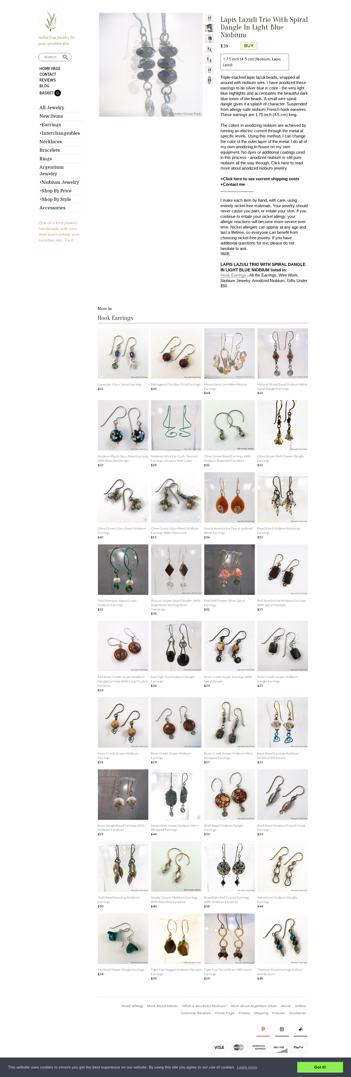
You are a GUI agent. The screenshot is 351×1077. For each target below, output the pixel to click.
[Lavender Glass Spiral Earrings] (123, 354)
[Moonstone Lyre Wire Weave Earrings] (229, 354)
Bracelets (49, 150)
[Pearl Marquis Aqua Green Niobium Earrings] (123, 570)
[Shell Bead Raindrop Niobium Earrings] (123, 867)
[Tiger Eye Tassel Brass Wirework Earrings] (229, 939)
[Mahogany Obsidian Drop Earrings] (176, 354)
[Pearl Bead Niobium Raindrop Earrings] (282, 498)
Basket (46, 93)
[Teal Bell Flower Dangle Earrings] (123, 939)
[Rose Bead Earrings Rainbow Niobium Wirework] (282, 723)
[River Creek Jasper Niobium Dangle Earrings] (282, 646)
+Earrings (50, 124)
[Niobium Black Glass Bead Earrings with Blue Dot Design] (123, 426)
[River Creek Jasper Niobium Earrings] (123, 723)
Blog (44, 85)
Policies (278, 1013)
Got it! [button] (320, 1067)
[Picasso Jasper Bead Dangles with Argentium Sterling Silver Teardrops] (176, 570)
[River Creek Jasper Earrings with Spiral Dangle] (229, 646)
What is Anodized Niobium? (204, 1006)
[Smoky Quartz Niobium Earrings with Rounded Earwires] (176, 867)
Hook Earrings (233, 275)
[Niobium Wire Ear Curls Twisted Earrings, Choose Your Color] (176, 426)
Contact (47, 74)
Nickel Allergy (132, 1006)
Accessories (52, 208)
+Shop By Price (55, 191)
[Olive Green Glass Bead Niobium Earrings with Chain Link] (176, 498)
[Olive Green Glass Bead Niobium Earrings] (123, 498)
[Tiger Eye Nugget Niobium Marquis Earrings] (176, 939)
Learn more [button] (247, 1067)
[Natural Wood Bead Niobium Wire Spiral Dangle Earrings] (282, 354)
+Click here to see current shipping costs (259, 178)
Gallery (300, 1006)
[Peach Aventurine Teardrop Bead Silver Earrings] (229, 498)
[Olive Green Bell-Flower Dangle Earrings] (282, 426)
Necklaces (50, 141)
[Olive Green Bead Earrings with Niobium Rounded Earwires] (229, 426)
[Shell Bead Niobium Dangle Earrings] (229, 795)
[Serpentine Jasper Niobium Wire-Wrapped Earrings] (176, 795)
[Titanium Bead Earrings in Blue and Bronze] (282, 939)
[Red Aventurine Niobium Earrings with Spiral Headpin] (282, 570)
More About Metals (162, 1006)
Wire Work (288, 275)
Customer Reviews (196, 1013)
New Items (51, 116)
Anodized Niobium (268, 280)
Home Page (50, 68)
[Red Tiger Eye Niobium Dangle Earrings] (176, 646)
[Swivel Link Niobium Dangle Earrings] (282, 867)
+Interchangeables (59, 133)
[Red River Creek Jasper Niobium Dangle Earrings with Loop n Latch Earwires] (123, 646)
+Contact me (232, 184)
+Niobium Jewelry (59, 182)
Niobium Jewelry (235, 280)
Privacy (244, 1013)
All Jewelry (51, 107)
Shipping (261, 1013)
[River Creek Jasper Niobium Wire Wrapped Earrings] (229, 723)
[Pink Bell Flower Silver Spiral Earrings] (229, 570)
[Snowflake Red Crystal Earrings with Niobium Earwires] (229, 867)
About (286, 1006)
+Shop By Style (55, 199)
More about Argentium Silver (254, 1006)
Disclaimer (297, 1013)
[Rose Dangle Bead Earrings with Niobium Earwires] (123, 795)
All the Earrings (262, 275)
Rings (45, 158)
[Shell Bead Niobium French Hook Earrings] (282, 795)
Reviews (47, 80)
